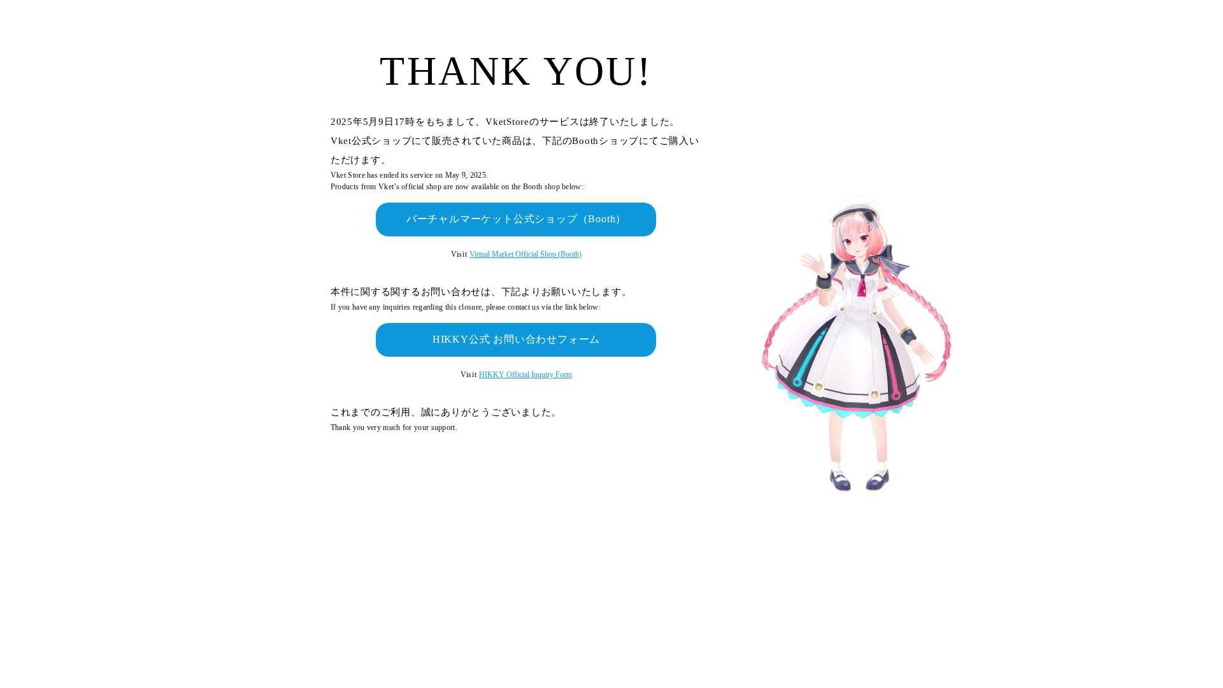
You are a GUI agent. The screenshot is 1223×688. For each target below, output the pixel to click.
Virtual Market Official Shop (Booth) (525, 254)
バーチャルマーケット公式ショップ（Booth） (516, 218)
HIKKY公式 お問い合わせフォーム (516, 339)
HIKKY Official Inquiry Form (525, 374)
